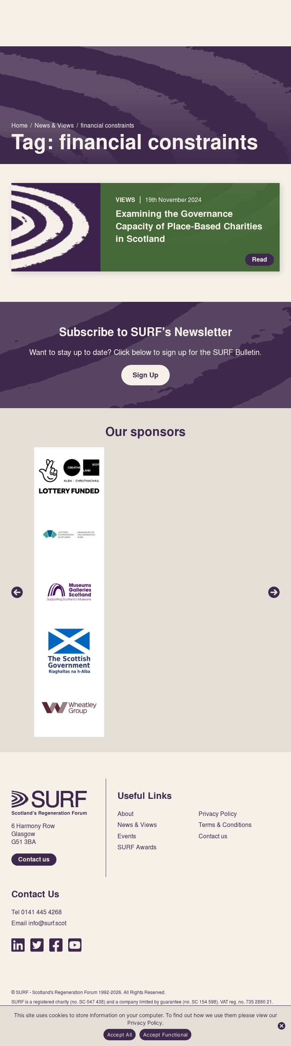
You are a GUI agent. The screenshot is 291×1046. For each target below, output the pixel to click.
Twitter (37, 944)
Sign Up (145, 375)
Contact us (34, 859)
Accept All (119, 1035)
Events (126, 836)
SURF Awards (136, 847)
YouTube (74, 944)
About (125, 813)
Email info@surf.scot (38, 923)
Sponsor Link (69, 476)
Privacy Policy (218, 813)
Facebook (56, 944)
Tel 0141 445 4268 (36, 912)
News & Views (137, 824)
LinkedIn (18, 944)
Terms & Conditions (225, 824)
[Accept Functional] (281, 1026)
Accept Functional (165, 1035)
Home (49, 803)
